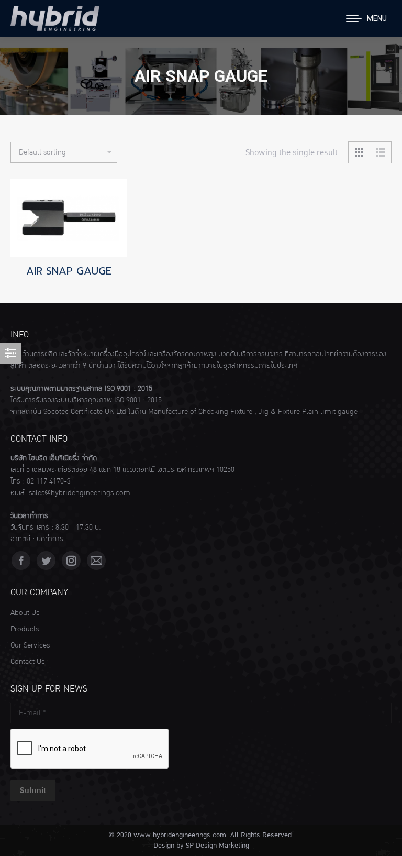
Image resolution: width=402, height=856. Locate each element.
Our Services (30, 645)
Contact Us (27, 661)
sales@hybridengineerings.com (79, 493)
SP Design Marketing (217, 845)
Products (24, 629)
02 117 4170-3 (49, 481)
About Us (24, 613)
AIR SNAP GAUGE (68, 271)
